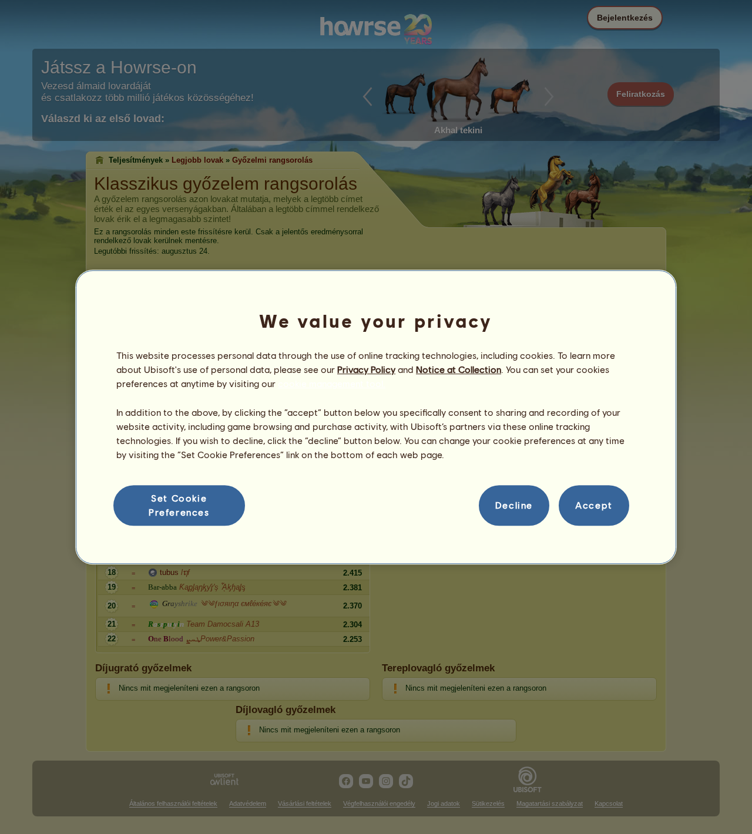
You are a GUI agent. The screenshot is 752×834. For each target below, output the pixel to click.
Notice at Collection (458, 369)
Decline (514, 505)
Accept (594, 505)
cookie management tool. (331, 383)
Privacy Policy (366, 369)
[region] (376, 417)
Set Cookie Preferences (179, 504)
